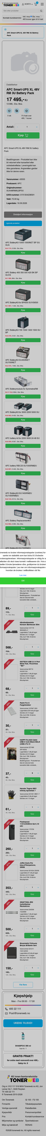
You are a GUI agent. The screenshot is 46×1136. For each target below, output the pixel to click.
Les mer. (23, 575)
